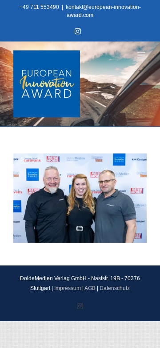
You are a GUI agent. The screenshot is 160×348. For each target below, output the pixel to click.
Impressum (67, 288)
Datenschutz (115, 288)
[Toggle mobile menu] (142, 55)
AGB (90, 288)
